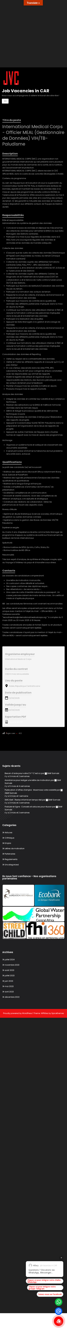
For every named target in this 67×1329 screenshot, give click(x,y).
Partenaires (10, 853)
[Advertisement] (33, 33)
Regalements (11, 859)
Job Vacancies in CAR (25, 91)
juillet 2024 (10, 959)
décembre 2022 (12, 997)
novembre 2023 (12, 965)
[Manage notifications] (59, 1322)
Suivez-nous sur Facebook (50, 1294)
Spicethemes (57, 1013)
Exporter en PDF (16, 722)
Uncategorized (12, 864)
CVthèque (9, 837)
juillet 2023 (9, 975)
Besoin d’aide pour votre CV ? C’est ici (23, 773)
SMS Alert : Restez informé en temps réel (23, 799)
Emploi (8, 843)
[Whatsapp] (58, 1302)
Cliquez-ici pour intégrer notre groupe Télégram (42, 1287)
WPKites (45, 1013)
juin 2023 (9, 981)
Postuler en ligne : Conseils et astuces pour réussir (28, 806)
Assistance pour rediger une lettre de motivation (27, 780)
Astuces (8, 832)
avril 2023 (9, 991)
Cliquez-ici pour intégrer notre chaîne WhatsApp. (44, 1281)
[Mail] (58, 1311)
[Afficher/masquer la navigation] (5, 101)
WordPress (27, 1013)
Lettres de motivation (14, 848)
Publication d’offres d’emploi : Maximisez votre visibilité (30, 790)
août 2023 (9, 970)
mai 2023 (9, 986)
